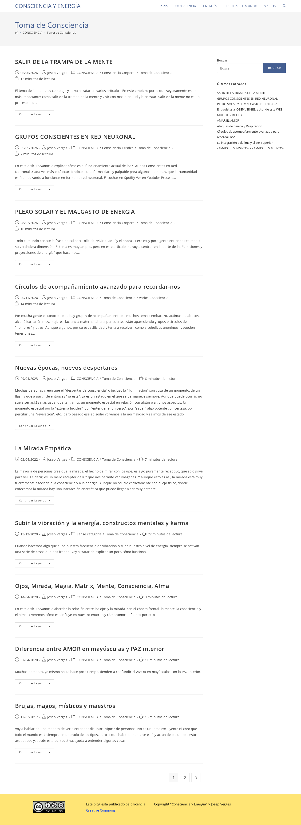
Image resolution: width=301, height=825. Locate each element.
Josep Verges (57, 72)
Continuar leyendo (36, 115)
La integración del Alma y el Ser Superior (245, 142)
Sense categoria (89, 534)
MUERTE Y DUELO (229, 115)
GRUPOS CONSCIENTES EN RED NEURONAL (75, 136)
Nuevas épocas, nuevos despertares (66, 367)
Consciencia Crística (118, 148)
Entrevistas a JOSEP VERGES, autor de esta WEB (249, 109)
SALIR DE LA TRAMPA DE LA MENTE (64, 62)
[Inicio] (16, 32)
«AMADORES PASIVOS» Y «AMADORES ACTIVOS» (250, 148)
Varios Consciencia (153, 298)
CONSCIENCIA (88, 72)
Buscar (222, 60)
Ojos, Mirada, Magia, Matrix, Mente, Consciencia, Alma (92, 586)
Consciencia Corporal (118, 72)
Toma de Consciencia (61, 32)
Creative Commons (101, 810)
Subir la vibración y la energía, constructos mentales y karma (102, 523)
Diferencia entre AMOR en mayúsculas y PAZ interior (89, 649)
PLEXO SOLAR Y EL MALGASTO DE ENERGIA (75, 211)
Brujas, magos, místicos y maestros (65, 706)
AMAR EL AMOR (228, 120)
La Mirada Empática (43, 448)
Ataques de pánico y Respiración (239, 126)
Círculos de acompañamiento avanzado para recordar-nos (97, 286)
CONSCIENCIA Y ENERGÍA (47, 6)
